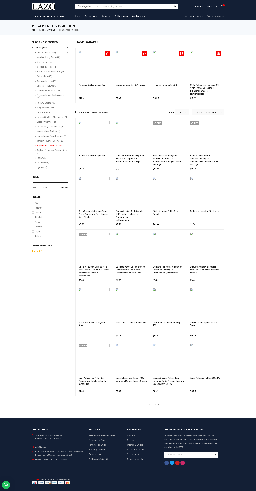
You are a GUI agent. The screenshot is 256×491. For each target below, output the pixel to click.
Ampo (37, 222)
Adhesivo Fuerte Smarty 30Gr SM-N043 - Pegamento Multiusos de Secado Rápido (130, 158)
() (38, 251)
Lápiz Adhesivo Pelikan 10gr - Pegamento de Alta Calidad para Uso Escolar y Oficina (168, 381)
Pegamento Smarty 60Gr (165, 85)
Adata (38, 212)
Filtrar (64, 188)
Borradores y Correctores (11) (50, 71)
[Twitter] (172, 463)
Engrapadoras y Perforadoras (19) (51, 97)
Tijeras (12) (42, 167)
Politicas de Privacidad (99, 459)
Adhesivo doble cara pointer (92, 85)
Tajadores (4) (43, 162)
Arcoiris (38, 227)
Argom (38, 231)
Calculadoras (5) (44, 76)
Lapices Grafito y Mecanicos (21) (52, 117)
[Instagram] (182, 463)
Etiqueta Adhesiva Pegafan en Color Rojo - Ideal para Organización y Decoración (167, 270)
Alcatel (38, 217)
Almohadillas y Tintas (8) (48, 57)
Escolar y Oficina (47, 30)
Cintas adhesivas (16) (47, 81)
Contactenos (133, 454)
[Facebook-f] (166, 463)
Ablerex (38, 208)
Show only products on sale (93, 112)
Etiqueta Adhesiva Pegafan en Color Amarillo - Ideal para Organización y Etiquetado (130, 270)
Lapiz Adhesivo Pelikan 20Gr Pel (205, 378)
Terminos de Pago (97, 440)
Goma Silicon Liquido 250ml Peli (131, 322)
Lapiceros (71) (43, 112)
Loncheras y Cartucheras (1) (50, 126)
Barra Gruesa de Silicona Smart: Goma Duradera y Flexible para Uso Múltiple (94, 214)
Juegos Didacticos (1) (47, 107)
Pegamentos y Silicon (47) (49, 145)
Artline (38, 236)
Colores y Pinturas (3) (47, 86)
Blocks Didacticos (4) (47, 67)
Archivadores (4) (44, 62)
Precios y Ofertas (97, 449)
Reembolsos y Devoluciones (102, 435)
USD (208, 6)
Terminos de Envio (97, 445)
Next (157, 405)
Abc (37, 203)
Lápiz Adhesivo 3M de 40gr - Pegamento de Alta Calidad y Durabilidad (92, 381)
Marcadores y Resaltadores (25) (52, 136)
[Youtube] (177, 463)
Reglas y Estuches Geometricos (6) (52, 152)
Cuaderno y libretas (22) (48, 90)
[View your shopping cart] (222, 6)
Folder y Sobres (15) (46, 103)
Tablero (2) (42, 158)
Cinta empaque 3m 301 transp (130, 85)
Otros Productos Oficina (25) (50, 141)
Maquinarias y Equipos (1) (48, 131)
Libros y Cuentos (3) (46, 122)
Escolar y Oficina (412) (45, 52)
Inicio (34, 30)
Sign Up (215, 455)
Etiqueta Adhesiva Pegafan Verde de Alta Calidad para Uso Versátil (204, 270)
